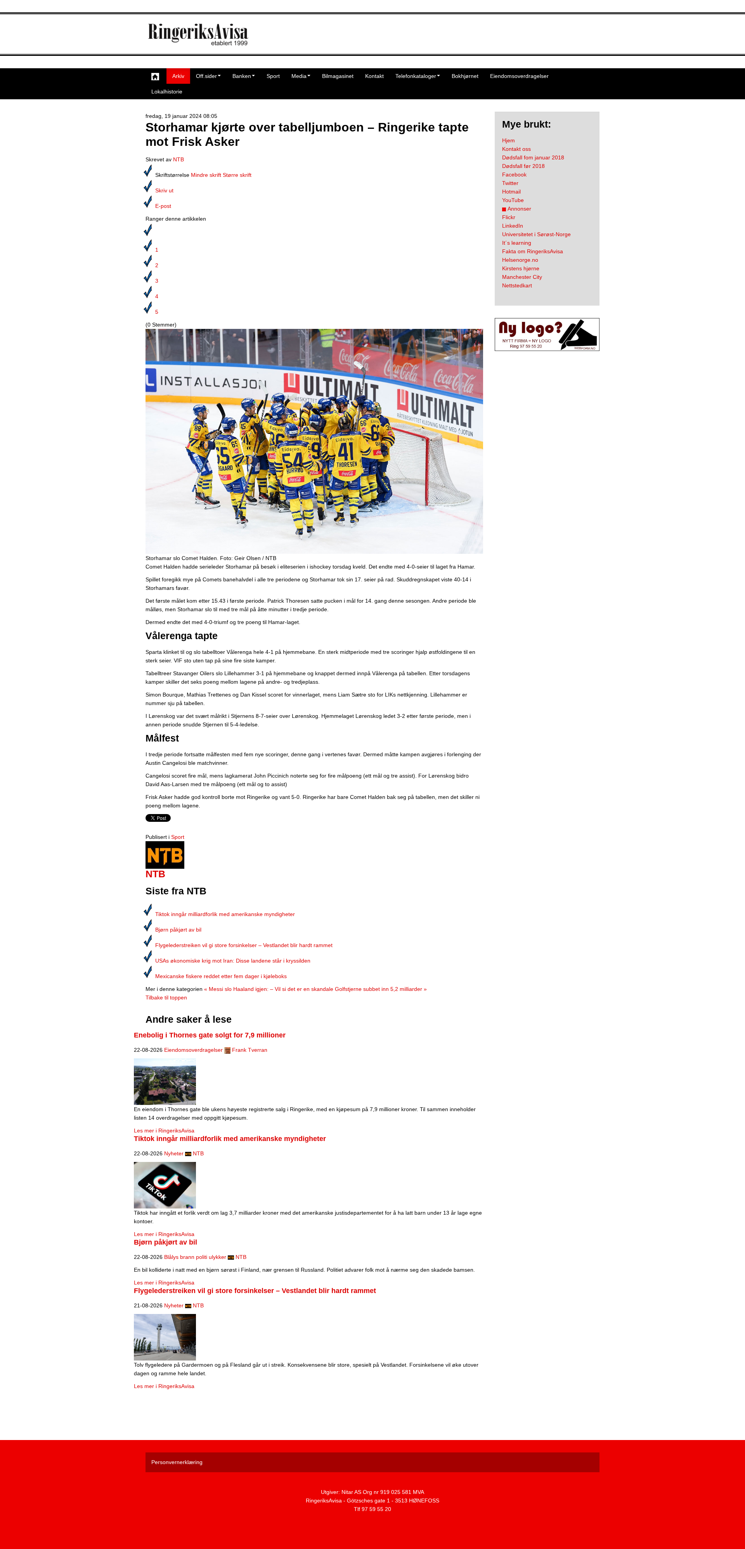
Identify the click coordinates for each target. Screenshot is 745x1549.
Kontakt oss (516, 149)
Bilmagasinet (337, 76)
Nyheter (174, 1153)
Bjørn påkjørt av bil (178, 930)
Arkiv (178, 76)
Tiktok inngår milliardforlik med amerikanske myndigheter (225, 914)
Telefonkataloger (415, 76)
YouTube (513, 200)
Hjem (508, 140)
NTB (178, 159)
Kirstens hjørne (520, 268)
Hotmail (511, 191)
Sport (273, 76)
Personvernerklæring (177, 1462)
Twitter (510, 183)
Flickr (508, 217)
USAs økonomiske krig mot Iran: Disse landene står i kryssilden (232, 961)
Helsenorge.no (520, 260)
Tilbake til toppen (166, 997)
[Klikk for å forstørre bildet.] (314, 441)
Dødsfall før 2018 (523, 166)
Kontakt (374, 76)
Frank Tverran (249, 1050)
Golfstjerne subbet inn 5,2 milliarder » (381, 989)
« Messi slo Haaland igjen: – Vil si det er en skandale (268, 989)
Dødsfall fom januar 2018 (533, 157)
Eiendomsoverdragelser (519, 76)
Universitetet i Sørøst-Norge (536, 234)
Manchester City (522, 277)
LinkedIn (512, 226)
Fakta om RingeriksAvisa (532, 251)
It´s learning (516, 243)
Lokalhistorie (166, 91)
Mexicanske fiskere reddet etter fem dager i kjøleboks (221, 976)
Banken (241, 76)
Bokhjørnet (465, 76)
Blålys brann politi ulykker (195, 1257)
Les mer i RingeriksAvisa (164, 1130)
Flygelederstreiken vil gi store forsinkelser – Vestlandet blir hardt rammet (244, 945)
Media (299, 76)
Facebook (514, 174)
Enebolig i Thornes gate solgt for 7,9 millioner (210, 1035)
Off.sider (206, 76)
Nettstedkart (517, 285)
